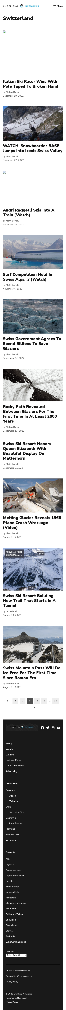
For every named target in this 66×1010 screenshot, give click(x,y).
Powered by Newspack (16, 997)
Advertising (11, 771)
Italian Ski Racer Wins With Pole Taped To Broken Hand (30, 84)
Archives (10, 951)
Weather (10, 749)
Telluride (14, 801)
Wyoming (11, 840)
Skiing (9, 743)
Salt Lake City (16, 812)
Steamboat (11, 925)
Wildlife (10, 754)
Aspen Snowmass (15, 875)
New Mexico (12, 834)
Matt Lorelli (12, 156)
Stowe (9, 930)
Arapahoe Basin (14, 870)
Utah (8, 806)
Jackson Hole (12, 892)
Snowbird (11, 919)
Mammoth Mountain (16, 903)
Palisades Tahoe (14, 914)
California (11, 817)
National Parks (13, 760)
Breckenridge (12, 886)
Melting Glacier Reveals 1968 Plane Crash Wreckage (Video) (32, 522)
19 (55, 700)
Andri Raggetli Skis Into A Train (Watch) (28, 212)
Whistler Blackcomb (16, 941)
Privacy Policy (12, 981)
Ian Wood (11, 611)
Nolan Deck (12, 92)
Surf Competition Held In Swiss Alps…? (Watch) (27, 277)
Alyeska (10, 864)
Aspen (12, 795)
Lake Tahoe (15, 823)
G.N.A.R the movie (15, 765)
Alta (8, 859)
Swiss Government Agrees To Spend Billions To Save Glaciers (32, 343)
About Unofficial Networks (18, 970)
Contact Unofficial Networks (19, 976)
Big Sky (9, 881)
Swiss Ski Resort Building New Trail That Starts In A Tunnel (29, 600)
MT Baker (11, 908)
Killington (11, 897)
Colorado (11, 790)
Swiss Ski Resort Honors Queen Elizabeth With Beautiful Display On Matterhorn (27, 451)
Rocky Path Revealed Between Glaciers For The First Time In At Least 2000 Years (30, 414)
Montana (10, 828)
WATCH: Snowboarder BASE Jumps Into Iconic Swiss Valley (32, 148)
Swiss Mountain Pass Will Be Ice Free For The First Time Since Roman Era (31, 672)
